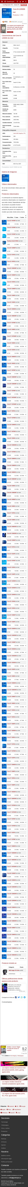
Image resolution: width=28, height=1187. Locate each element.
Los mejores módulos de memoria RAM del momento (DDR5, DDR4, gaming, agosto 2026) (14, 1070)
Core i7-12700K (11, 417)
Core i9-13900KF (12, 492)
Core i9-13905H (11, 934)
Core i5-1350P (11, 669)
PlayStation (17, 1109)
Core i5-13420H (11, 628)
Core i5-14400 (11, 329)
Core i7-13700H (11, 805)
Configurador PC (8, 5)
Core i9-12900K (19, 9)
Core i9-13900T (11, 927)
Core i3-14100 (11, 261)
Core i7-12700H (11, 751)
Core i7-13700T (11, 818)
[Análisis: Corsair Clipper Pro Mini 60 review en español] (3, 1050)
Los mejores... (10, 32)
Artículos (4, 1142)
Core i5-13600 (11, 676)
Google (23, 1106)
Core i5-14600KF (12, 315)
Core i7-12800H (11, 764)
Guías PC (16, 5)
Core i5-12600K (11, 309)
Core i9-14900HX (12, 954)
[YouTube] (20, 1)
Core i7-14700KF (11, 397)
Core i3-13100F (11, 234)
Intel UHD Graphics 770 (19, 133)
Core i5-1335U (11, 608)
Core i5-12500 (11, 349)
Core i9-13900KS (12, 533)
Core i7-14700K (11, 431)
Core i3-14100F (11, 220)
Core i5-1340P (11, 621)
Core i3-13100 (11, 281)
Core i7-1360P (11, 784)
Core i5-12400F (11, 247)
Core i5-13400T (11, 615)
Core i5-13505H (11, 662)
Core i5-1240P (11, 574)
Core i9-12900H (11, 880)
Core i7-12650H (11, 730)
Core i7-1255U (11, 717)
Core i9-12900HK (12, 886)
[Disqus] (14, 1024)
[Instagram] (17, 1)
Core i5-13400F (11, 288)
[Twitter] (23, 1)
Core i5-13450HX (12, 635)
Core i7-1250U (11, 710)
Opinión (3, 1145)
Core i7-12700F (11, 322)
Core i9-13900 (11, 519)
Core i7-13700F (11, 390)
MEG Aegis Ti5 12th (14, 970)
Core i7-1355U (11, 778)
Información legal (6, 1158)
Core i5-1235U (11, 567)
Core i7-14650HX (12, 859)
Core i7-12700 (11, 744)
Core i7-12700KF (11, 336)
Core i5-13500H (11, 649)
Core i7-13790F (11, 839)
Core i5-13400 (11, 295)
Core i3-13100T (11, 560)
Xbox (9, 1109)
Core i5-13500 (11, 438)
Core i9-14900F (11, 499)
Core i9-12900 (11, 485)
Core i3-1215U (11, 547)
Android (11, 1106)
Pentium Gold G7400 (12, 241)
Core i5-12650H (11, 594)
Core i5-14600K (11, 356)
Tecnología (4, 1122)
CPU (22, 15)
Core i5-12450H (11, 581)
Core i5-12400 (11, 302)
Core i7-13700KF (11, 404)
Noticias (3, 1139)
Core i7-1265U (11, 737)
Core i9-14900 (11, 506)
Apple (3, 1109)
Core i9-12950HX (12, 900)
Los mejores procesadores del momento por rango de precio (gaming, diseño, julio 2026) (15, 27)
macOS (12, 1112)
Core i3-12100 (11, 254)
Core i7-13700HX (12, 812)
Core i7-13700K (11, 451)
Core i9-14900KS (12, 526)
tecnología (13, 1055)
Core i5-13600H (11, 683)
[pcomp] (5, 22)
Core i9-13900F (11, 540)
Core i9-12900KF (12, 383)
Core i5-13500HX (12, 655)
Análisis (3, 1148)
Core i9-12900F (11, 873)
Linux (18, 1112)
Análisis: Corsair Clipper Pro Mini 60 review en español (13, 1048)
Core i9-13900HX (12, 920)
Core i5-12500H (11, 587)
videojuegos (20, 1055)
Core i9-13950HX (12, 941)
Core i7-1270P (11, 757)
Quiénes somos (5, 1155)
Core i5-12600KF (12, 268)
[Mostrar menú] (2, 1)
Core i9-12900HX (12, 893)
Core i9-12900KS (12, 445)
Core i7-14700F (11, 370)
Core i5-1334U (11, 601)
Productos (16, 15)
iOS (17, 1106)
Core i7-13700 (11, 513)
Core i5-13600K (11, 458)
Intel (14, 12)
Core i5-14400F (11, 275)
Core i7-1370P (11, 832)
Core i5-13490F (11, 642)
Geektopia (10, 1)
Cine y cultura (5, 1128)
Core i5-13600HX (12, 689)
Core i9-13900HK (12, 914)
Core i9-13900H (11, 907)
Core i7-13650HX (12, 798)
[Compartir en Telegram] (25, 997)
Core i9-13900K (11, 465)
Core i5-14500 (11, 363)
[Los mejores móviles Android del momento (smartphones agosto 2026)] (14, 1077)
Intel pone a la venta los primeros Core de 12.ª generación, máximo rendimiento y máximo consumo (14, 988)
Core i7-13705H (11, 825)
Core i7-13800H (11, 846)
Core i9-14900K (11, 472)
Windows (5, 1112)
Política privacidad (6, 1162)
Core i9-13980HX (12, 948)
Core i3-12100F (11, 227)
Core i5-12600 (11, 343)
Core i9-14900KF (12, 479)
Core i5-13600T (11, 696)
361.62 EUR (16, 21)
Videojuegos (5, 1125)
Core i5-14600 (11, 703)
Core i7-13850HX (12, 852)
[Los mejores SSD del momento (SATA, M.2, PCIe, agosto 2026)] (14, 1089)
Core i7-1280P (11, 771)
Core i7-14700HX (12, 866)
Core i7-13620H (11, 791)
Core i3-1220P (11, 553)
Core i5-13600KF (12, 377)
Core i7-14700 (11, 411)
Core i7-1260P (11, 723)
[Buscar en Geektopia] (26, 1)
